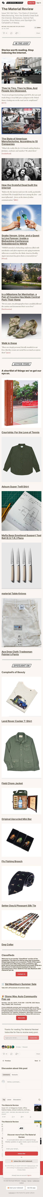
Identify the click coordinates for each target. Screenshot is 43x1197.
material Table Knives (14, 593)
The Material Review (10, 1105)
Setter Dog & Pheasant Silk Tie (19, 905)
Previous (8, 1061)
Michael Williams (7, 26)
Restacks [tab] (15, 1075)
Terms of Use (31, 1166)
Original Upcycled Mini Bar (17, 819)
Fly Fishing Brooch (12, 861)
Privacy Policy (21, 1170)
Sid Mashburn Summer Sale (20, 984)
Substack (12, 1193)
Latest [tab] (9, 1100)
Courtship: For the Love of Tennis (20, 432)
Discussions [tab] (17, 1100)
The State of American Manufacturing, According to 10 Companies (20, 141)
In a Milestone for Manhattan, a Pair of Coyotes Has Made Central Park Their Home (21, 297)
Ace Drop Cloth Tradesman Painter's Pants (17, 653)
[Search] (39, 1100)
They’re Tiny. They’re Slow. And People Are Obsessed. (19, 89)
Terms (29, 1181)
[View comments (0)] (11, 33)
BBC (16, 200)
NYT (4, 103)
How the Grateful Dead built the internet (19, 186)
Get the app (31, 1188)
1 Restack (25, 1047)
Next (36, 1061)
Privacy (24, 1181)
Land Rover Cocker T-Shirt (17, 721)
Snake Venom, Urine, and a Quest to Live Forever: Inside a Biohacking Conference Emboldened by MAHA (20, 239)
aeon (8, 352)
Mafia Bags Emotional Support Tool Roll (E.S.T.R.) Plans (21, 537)
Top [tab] (4, 1100)
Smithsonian (6, 309)
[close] (37, 1126)
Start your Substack (16, 1188)
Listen (39, 27)
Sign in (39, 3)
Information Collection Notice (25, 1168)
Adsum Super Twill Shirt (15, 486)
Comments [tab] (6, 1075)
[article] (21, 1111)
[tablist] (10, 1075)
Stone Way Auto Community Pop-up (19, 998)
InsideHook (6, 153)
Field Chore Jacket (12, 783)
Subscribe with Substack (23, 1161)
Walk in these (9, 343)
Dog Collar (8, 944)
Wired (4, 258)
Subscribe (31, 3)
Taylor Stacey (20, 26)
